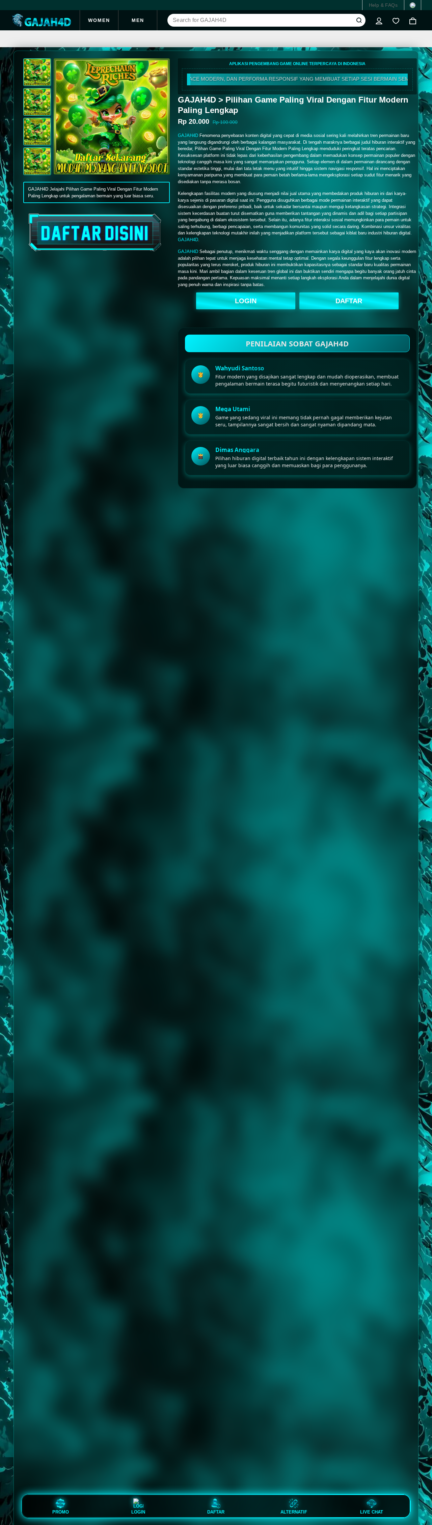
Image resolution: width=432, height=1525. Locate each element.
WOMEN (99, 20)
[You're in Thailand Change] (412, 5)
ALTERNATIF (293, 1511)
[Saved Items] (395, 20)
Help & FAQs (383, 5)
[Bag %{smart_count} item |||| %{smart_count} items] (412, 20)
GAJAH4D (188, 135)
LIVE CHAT (371, 1511)
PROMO (60, 1511)
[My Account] (379, 20)
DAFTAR (348, 301)
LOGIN (245, 301)
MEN (138, 20)
